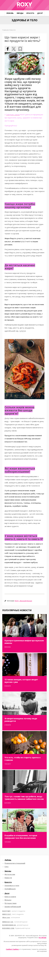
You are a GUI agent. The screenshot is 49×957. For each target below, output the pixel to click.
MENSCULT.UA (14, 922)
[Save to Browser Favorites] (20, 49)
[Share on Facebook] (7, 49)
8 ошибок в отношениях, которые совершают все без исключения (21, 836)
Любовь (10, 13)
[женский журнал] (24, 5)
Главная (5, 30)
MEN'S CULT (13, 914)
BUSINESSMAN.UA (15, 925)
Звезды (20, 13)
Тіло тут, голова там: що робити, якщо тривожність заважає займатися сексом (24, 797)
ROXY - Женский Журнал (23, 601)
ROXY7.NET (13, 911)
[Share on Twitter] (14, 49)
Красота (30, 13)
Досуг (40, 13)
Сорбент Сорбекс (12, 949)
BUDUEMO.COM (16, 928)
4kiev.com (11, 917)
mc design (42, 938)
